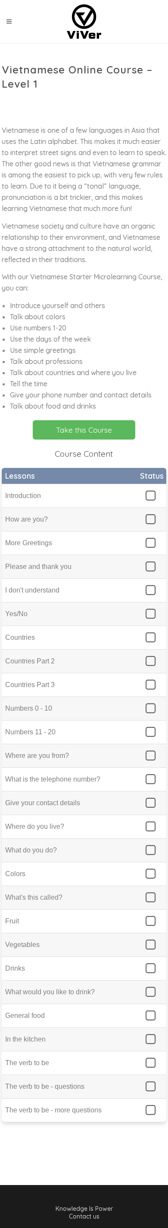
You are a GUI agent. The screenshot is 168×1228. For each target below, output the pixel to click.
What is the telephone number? (52, 779)
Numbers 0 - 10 (28, 708)
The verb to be (27, 1062)
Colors (15, 873)
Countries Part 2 (30, 661)
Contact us (84, 1216)
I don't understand (32, 590)
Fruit (12, 921)
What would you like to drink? (50, 992)
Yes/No (16, 613)
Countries (20, 637)
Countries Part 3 (30, 684)
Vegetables (22, 944)
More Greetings (28, 543)
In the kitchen (25, 1039)
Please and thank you (38, 566)
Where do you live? (34, 826)
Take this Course (84, 429)
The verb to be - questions (44, 1086)
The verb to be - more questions (53, 1110)
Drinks (15, 968)
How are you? (26, 519)
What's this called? (33, 897)
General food (25, 1015)
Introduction (23, 495)
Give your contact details (42, 802)
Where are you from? (37, 755)
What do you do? (31, 850)
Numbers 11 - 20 (30, 732)
